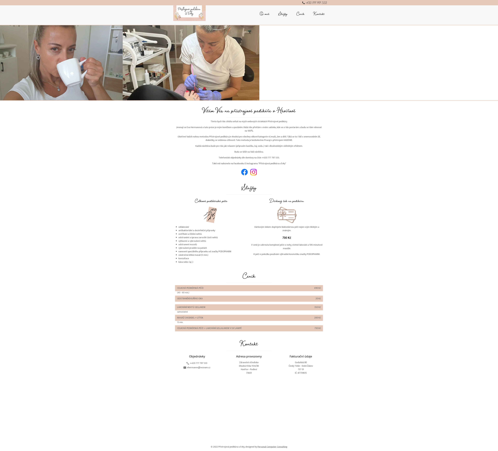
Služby (282, 14)
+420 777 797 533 (315, 3)
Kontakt (318, 14)
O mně (264, 14)
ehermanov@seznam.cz (197, 367)
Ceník (300, 14)
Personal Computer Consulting (272, 447)
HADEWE (288, 140)
